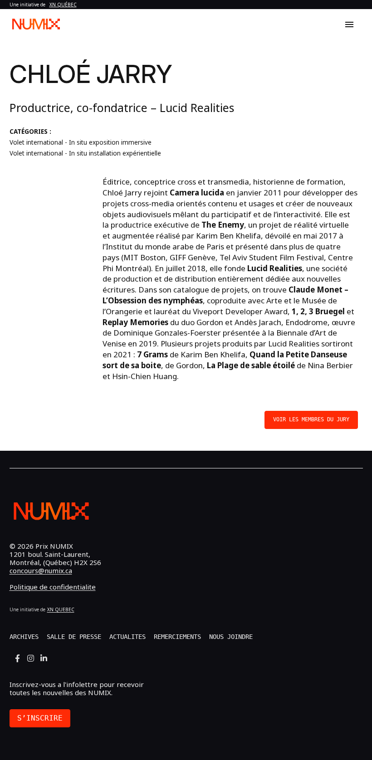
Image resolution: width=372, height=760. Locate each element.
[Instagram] (30, 658)
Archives (24, 636)
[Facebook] (17, 658)
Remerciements (177, 636)
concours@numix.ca (41, 570)
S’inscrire (40, 718)
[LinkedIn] (43, 658)
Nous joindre (231, 636)
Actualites (127, 636)
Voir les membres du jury (311, 419)
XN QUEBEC (60, 609)
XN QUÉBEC (63, 4)
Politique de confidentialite (53, 586)
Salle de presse (74, 636)
